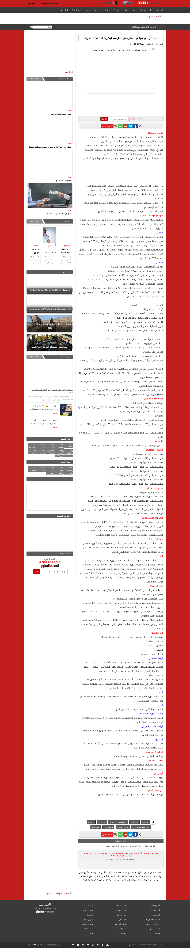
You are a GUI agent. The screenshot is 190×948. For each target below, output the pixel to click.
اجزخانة (145, 822)
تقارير (134, 10)
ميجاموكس (108, 827)
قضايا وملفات (87, 924)
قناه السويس (155, 928)
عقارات (88, 10)
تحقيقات (106, 10)
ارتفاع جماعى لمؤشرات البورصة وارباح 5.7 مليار (50, 347)
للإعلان (96, 3)
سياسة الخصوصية (49, 908)
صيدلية (91, 822)
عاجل (151, 10)
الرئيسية (161, 10)
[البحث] (31, 27)
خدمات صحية (88, 910)
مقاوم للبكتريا (122, 827)
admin (69, 110)
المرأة (116, 10)
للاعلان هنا (68, 72)
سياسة (143, 10)
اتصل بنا (37, 908)
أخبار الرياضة (121, 915)
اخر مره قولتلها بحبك (50, 251)
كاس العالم (122, 933)
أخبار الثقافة (121, 905)
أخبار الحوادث (121, 910)
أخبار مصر (156, 915)
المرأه (90, 905)
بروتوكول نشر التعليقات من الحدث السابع (120, 859)
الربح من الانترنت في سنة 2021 (144, 27)
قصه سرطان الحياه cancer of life (66, 251)
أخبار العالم (155, 905)
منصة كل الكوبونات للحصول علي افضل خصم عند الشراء (51, 390)
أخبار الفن (122, 919)
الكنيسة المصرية (153, 919)
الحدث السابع (134, 944)
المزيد (65, 10)
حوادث (125, 10)
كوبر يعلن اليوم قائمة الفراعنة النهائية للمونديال (50, 290)
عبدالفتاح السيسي (152, 924)
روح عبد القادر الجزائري (34, 251)
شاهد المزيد (34, 78)
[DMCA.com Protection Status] (45, 913)
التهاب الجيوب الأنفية (118, 822)
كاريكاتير (156, 933)
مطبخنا (90, 933)
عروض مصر (88, 919)
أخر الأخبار (134, 822)
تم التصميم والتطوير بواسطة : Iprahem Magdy (44, 944)
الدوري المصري (120, 924)
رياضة (96, 10)
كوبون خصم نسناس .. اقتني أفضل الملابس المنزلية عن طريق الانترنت (44, 422)
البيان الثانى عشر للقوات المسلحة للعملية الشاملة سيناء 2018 (50, 326)
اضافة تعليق (107, 126)
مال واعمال (88, 928)
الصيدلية (101, 822)
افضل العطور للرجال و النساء (60, 114)
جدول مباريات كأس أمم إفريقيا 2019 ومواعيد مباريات (49, 309)
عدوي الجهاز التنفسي (141, 827)
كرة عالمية (76, 10)
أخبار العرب (155, 910)
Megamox (95, 827)
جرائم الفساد (121, 928)
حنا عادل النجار (67, 247)
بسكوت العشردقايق (63, 180)
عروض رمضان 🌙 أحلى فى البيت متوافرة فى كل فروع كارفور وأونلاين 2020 (44, 407)
